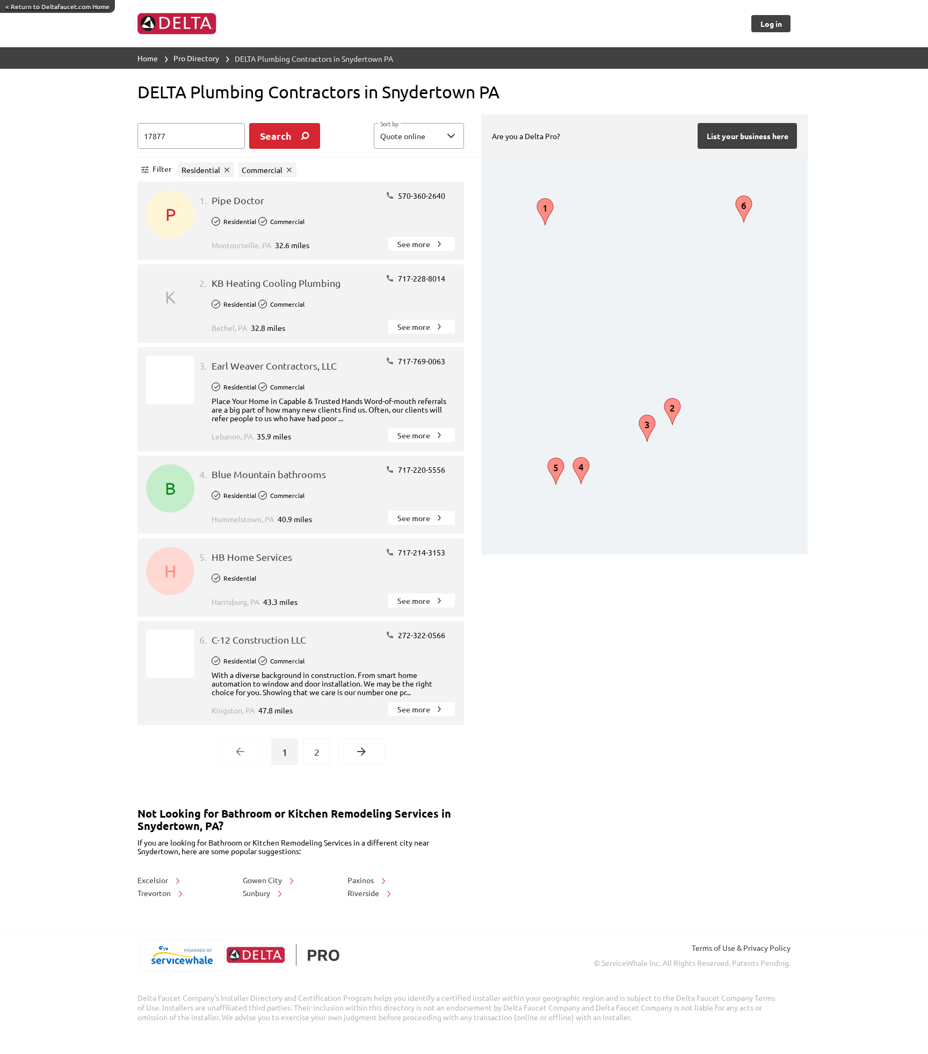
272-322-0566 (420, 635)
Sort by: (389, 124)
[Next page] (361, 751)
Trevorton (154, 893)
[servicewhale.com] (181, 955)
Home (147, 58)
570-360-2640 (420, 195)
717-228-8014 (420, 278)
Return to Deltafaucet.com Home (57, 6)
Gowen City (263, 880)
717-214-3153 (420, 552)
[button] (419, 136)
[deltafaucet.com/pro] (282, 955)
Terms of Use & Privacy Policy (741, 947)
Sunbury (257, 893)
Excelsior (153, 880)
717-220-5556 (420, 469)
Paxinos (361, 880)
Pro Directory (196, 58)
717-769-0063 (420, 361)
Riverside (364, 893)
